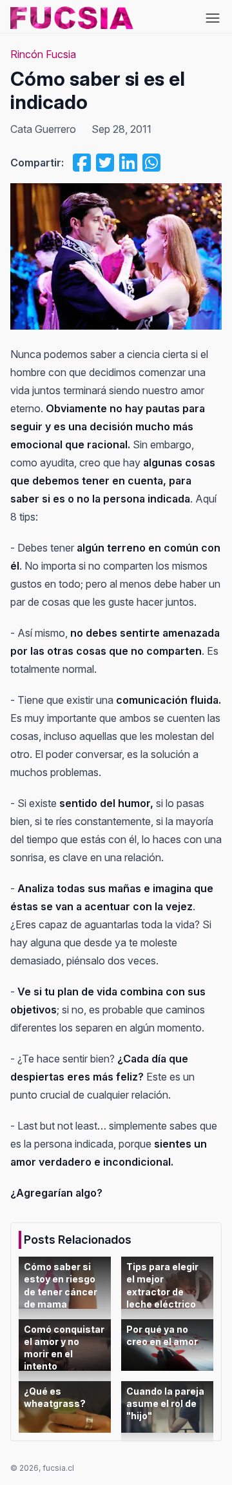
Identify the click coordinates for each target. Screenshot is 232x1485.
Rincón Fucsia (43, 54)
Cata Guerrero (43, 129)
